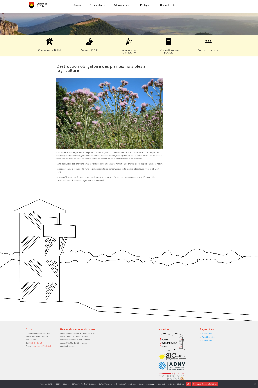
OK (188, 384)
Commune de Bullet (49, 50)
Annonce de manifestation (129, 51)
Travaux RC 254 (89, 50)
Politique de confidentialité (205, 384)
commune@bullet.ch (42, 346)
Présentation (96, 5)
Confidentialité (208, 337)
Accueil (77, 5)
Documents (207, 340)
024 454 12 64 (35, 343)
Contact (164, 5)
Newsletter (207, 333)
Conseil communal (208, 50)
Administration (121, 5)
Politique (144, 5)
